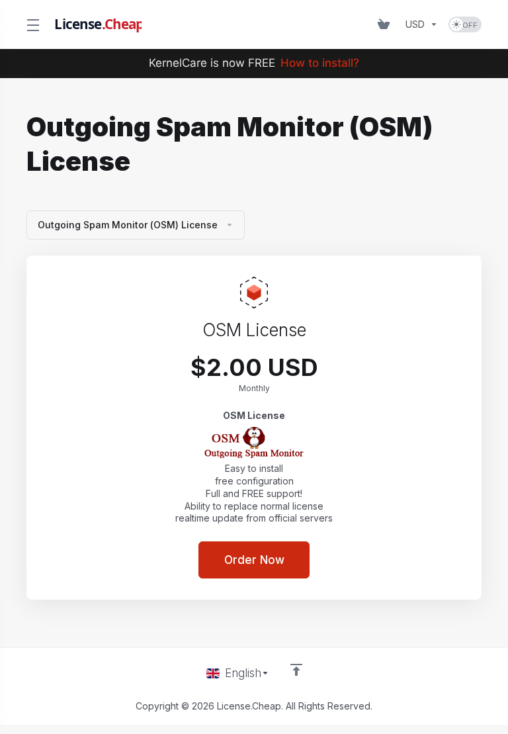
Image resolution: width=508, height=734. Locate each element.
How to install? (319, 62)
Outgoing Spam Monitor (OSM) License (128, 224)
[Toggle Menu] (32, 24)
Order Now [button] (254, 560)
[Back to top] (296, 670)
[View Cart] (386, 24)
